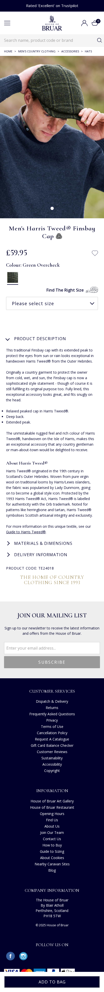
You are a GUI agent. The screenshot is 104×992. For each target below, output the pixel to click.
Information (52, 790)
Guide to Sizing (52, 851)
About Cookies (52, 857)
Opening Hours (52, 813)
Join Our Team (52, 832)
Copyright (52, 770)
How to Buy (52, 845)
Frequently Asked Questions (52, 714)
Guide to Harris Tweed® (26, 531)
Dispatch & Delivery (52, 701)
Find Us (52, 820)
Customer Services (52, 691)
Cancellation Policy (52, 732)
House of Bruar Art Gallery (52, 801)
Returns (52, 707)
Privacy (52, 720)
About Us (52, 826)
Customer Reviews (52, 751)
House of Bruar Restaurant (52, 807)
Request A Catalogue (52, 739)
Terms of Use (52, 726)
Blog (52, 870)
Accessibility (52, 764)
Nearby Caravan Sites (52, 864)
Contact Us (52, 838)
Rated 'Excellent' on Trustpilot (52, 5)
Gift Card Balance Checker (52, 745)
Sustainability (52, 758)
